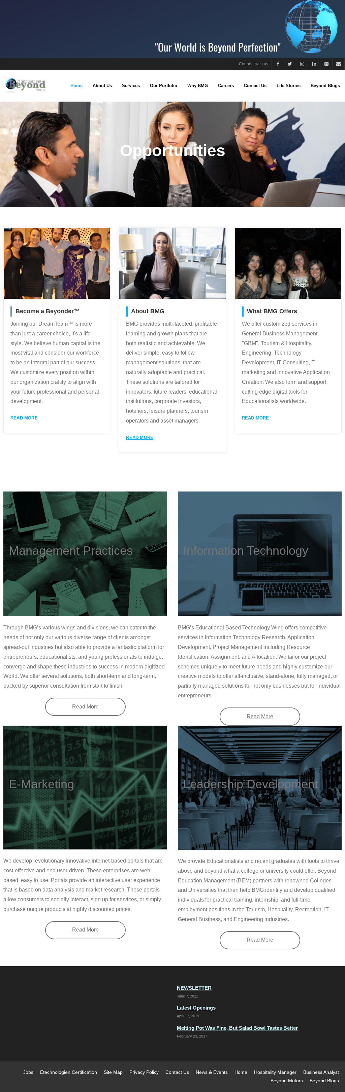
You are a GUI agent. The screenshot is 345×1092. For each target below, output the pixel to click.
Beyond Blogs (324, 1080)
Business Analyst (321, 1072)
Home (240, 1072)
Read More (24, 418)
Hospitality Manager (275, 1072)
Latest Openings (196, 1008)
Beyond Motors (287, 1080)
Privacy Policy (144, 1072)
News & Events (212, 1072)
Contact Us (177, 1072)
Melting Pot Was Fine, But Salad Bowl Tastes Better (237, 1028)
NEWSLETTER (194, 988)
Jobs (28, 1072)
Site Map (113, 1072)
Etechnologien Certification (68, 1072)
